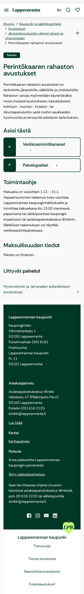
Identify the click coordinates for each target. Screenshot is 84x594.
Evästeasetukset (42, 584)
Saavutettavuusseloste (42, 571)
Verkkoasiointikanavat (44, 146)
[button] (68, 10)
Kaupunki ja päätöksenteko (40, 24)
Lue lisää (15, 422)
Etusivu (9, 24)
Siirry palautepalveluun (27, 474)
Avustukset (16, 29)
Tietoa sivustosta (42, 558)
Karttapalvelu (19, 441)
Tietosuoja (42, 546)
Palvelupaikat (40, 165)
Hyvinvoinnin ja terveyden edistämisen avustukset (36, 289)
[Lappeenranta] (26, 10)
